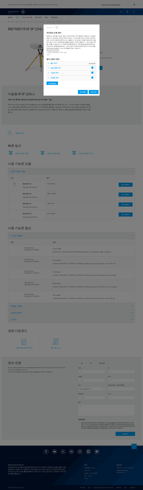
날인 (48, 54)
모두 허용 (83, 92)
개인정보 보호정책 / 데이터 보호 (57, 52)
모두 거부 (94, 92)
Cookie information (52, 50)
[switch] (93, 67)
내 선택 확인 (52, 83)
